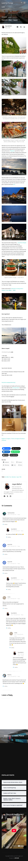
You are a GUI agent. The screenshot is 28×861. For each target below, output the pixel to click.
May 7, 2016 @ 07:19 (12, 563)
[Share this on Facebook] (17, 27)
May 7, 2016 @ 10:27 (15, 579)
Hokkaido (4, 17)
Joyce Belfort (8, 26)
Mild (20, 477)
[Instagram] (10, 496)
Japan (17, 477)
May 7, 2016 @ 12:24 (12, 546)
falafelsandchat (11, 512)
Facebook (22, 438)
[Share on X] (21, 27)
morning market (15, 387)
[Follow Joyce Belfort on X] (7, 496)
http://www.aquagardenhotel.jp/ (8, 382)
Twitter (12, 438)
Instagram (17, 438)
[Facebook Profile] (4, 496)
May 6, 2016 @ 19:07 (12, 598)
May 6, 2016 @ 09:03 (12, 676)
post (14, 184)
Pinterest (4, 440)
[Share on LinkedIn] (24, 27)
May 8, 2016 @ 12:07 (12, 514)
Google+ (8, 438)
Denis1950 (10, 544)
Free (10, 477)
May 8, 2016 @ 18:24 (15, 530)
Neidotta (9, 674)
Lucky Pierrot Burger (22, 242)
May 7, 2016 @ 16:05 (18, 634)
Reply (19, 514)
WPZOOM (17, 858)
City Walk (7, 477)
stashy (9, 597)
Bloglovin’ (4, 438)
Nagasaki (12, 150)
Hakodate (14, 477)
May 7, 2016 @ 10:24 (15, 614)
